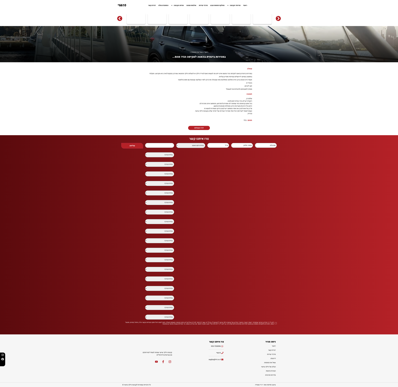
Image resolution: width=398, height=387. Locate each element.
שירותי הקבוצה (235, 5)
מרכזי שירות (203, 5)
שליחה (132, 145)
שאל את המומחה (197, 52)
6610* (122, 5)
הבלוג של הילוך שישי (268, 367)
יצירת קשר (152, 5)
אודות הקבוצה (179, 5)
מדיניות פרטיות (270, 375)
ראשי (245, 5)
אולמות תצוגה (191, 5)
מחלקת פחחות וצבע (217, 5)
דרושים (273, 358)
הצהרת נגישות (271, 371)
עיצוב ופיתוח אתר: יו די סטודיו (265, 385)
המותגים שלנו (163, 5)
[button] (119, 18)
